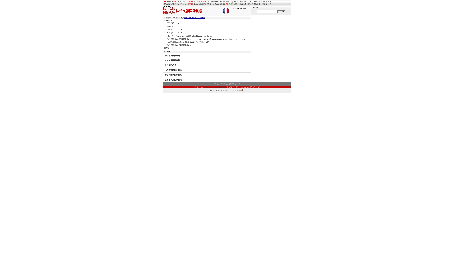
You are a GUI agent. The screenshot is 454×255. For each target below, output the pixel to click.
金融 (217, 4)
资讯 (235, 1)
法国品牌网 (188, 18)
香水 (195, 1)
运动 (224, 1)
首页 (165, 18)
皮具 (178, 1)
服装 (168, 1)
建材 (211, 4)
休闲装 (182, 4)
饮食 (214, 1)
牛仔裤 (182, 1)
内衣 (187, 1)
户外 (187, 4)
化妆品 (191, 1)
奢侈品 (191, 4)
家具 (208, 4)
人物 (238, 4)
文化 (198, 4)
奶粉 (227, 4)
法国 (169, 18)
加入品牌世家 (200, 18)
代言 (238, 1)
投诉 (241, 1)
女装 (174, 1)
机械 (230, 1)
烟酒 (217, 1)
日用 (220, 1)
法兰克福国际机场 (178, 18)
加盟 (235, 4)
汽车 (171, 4)
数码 (174, 4)
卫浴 (201, 4)
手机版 (194, 18)
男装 (171, 1)
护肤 (201, 1)
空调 (211, 1)
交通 (168, 4)
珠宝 (204, 1)
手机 (178, 4)
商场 (244, 1)
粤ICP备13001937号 (216, 91)
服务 (224, 4)
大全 (244, 4)
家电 (208, 1)
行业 (227, 1)
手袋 (195, 4)
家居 (204, 4)
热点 (241, 4)
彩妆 (198, 1)
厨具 (214, 4)
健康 (220, 4)
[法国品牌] (226, 13)
